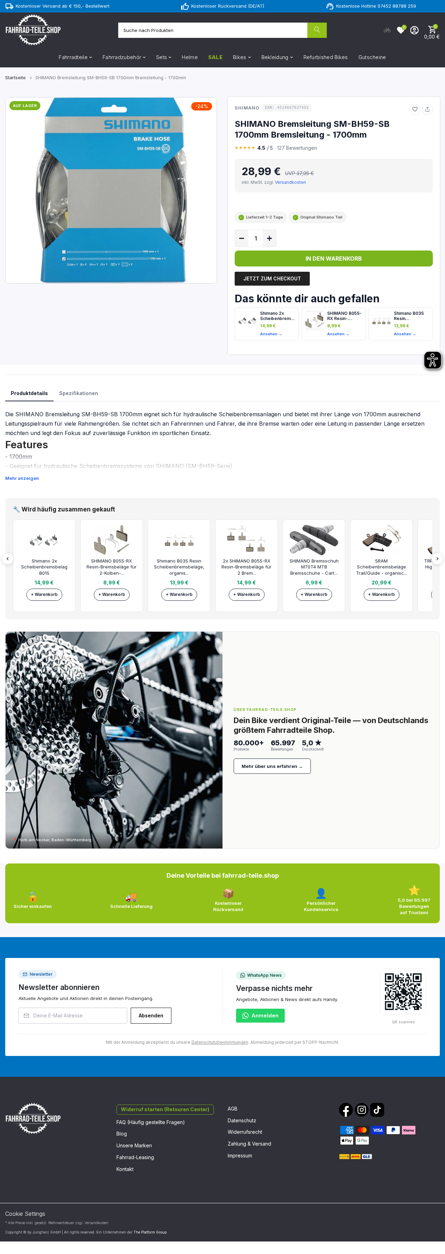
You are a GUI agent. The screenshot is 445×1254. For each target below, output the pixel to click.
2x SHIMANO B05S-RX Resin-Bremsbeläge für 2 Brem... (246, 567)
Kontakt (125, 1169)
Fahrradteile (73, 57)
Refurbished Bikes (326, 57)
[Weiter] (437, 559)
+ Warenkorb (44, 594)
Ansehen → (271, 333)
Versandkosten (290, 182)
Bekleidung (275, 57)
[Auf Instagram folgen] (362, 1110)
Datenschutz (242, 1120)
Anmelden (264, 1015)
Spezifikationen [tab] (78, 393)
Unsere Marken (134, 1145)
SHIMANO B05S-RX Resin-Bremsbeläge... (344, 316)
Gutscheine (372, 57)
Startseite (15, 77)
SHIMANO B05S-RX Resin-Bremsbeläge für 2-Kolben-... (112, 567)
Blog (121, 1134)
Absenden (151, 1015)
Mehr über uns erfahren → (272, 766)
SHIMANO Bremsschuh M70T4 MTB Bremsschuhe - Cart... (314, 567)
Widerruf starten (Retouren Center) (165, 1109)
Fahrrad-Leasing (135, 1157)
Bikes (239, 57)
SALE (215, 57)
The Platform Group (150, 1232)
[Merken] (414, 109)
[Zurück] (8, 559)
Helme (190, 57)
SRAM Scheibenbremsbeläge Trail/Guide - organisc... (381, 567)
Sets (161, 57)
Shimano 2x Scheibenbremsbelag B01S (278, 316)
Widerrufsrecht (245, 1132)
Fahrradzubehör (122, 57)
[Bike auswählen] (387, 30)
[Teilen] (427, 109)
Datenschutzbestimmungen (220, 1042)
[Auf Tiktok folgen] (377, 1110)
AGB (232, 1109)
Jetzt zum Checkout (272, 278)
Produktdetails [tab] (29, 393)
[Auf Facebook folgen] (346, 1110)
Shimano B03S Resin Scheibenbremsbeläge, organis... (179, 567)
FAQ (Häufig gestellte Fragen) (150, 1122)
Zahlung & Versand (249, 1144)
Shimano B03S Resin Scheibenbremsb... (412, 316)
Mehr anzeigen (22, 478)
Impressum (240, 1155)
